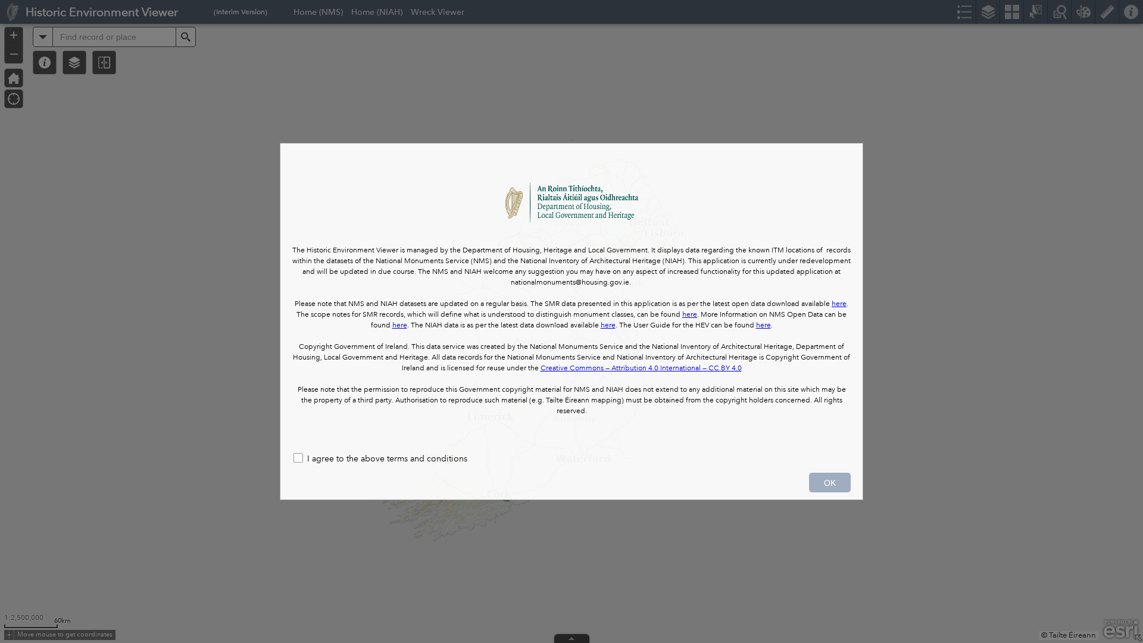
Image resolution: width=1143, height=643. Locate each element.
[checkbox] (571, 459)
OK (830, 483)
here (839, 303)
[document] (571, 295)
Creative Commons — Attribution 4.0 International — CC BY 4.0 (641, 368)
